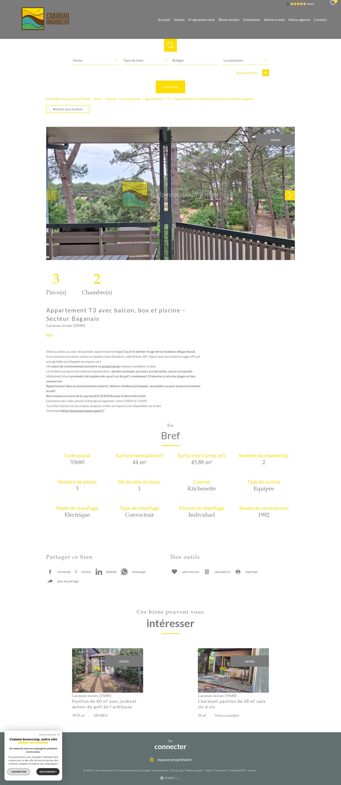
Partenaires (221, 770)
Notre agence (299, 19)
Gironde (111, 99)
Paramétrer (18, 771)
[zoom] (170, 258)
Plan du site (177, 770)
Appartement (154, 99)
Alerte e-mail (274, 19)
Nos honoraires (160, 770)
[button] (290, 195)
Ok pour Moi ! (47, 771)
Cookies (252, 770)
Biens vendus (228, 19)
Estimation (251, 19)
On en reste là (47, 734)
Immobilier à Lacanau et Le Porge (68, 99)
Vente (98, 99)
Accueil (164, 19)
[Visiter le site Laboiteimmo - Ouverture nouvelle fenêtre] (170, 778)
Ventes (179, 19)
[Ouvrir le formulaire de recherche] (170, 45)
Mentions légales (194, 770)
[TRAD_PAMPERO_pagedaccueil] (45, 29)
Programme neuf (201, 19)
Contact (320, 19)
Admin (208, 770)
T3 (168, 99)
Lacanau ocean (130, 99)
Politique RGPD (237, 770)
